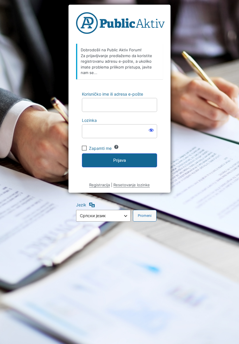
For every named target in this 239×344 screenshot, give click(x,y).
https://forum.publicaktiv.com (120, 24)
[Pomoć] (116, 146)
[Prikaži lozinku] (151, 130)
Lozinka (89, 120)
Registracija (99, 184)
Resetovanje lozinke (131, 184)
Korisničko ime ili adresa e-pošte (112, 94)
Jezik (81, 204)
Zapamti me (100, 148)
